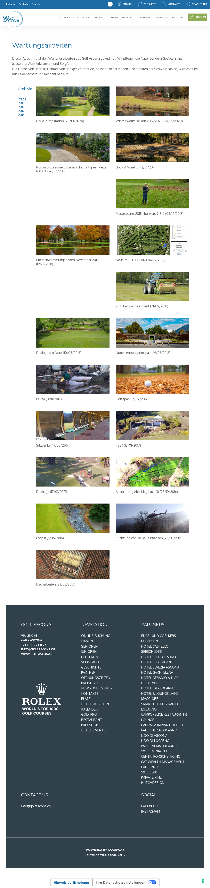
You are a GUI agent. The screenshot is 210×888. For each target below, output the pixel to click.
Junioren (89, 651)
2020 (22, 99)
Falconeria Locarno (159, 730)
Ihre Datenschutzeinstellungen (120, 882)
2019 (21, 103)
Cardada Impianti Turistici (164, 725)
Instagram (150, 811)
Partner (88, 672)
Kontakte (174, 4)
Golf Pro (99, 17)
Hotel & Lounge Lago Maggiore (159, 696)
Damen (87, 641)
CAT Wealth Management (163, 762)
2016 (21, 115)
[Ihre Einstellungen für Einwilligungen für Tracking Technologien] (203, 881)
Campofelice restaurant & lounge (164, 717)
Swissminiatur (154, 751)
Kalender (177, 17)
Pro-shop (161, 17)
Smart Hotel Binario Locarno (159, 706)
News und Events (96, 688)
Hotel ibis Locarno (158, 688)
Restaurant (143, 17)
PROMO (127, 4)
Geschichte (91, 667)
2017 (21, 111)
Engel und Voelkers (158, 636)
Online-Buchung (95, 636)
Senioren (89, 646)
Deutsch (23, 4)
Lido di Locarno (155, 741)
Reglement (90, 657)
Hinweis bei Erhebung (71, 882)
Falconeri (150, 767)
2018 (21, 107)
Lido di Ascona (154, 735)
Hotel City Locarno (158, 657)
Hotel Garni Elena (157, 672)
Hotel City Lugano (157, 662)
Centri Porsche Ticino (160, 756)
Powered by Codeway (105, 850)
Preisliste (150, 4)
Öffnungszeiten (95, 678)
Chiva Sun (149, 641)
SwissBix (149, 772)
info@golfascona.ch (36, 806)
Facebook (150, 806)
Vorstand (90, 662)
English (36, 4)
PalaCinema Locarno (159, 746)
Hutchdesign (152, 783)
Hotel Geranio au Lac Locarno (159, 680)
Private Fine (151, 777)
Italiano (10, 4)
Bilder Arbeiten (95, 704)
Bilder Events (93, 730)
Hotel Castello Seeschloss (155, 649)
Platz (86, 17)
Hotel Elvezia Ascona (160, 667)
